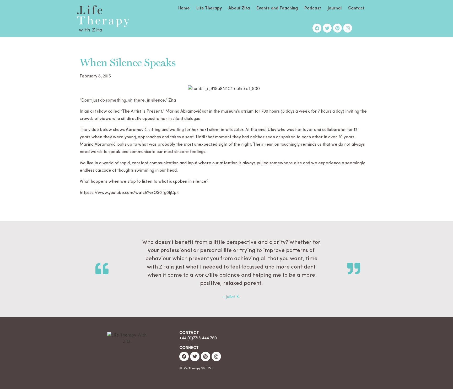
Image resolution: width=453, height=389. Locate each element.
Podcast (312, 8)
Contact (356, 8)
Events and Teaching (277, 8)
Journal (335, 8)
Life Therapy (209, 8)
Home (184, 8)
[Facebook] (316, 28)
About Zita (239, 8)
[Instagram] (347, 28)
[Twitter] (327, 28)
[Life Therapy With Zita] (103, 19)
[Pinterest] (337, 28)
